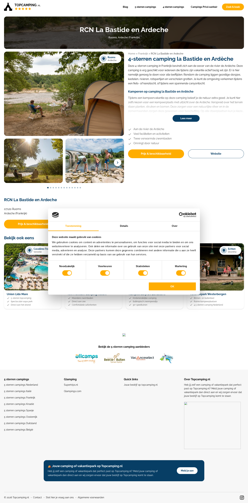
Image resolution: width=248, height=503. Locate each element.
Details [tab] (124, 225)
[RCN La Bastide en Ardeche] (64, 135)
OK (172, 286)
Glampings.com (72, 391)
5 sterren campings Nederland (21, 384)
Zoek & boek (233, 7)
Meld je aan (187, 470)
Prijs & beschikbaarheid (156, 153)
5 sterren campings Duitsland (20, 423)
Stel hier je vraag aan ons (60, 497)
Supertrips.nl (71, 384)
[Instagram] (242, 498)
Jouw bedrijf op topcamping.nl (141, 384)
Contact (37, 497)
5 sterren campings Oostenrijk (20, 416)
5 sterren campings (145, 7)
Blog (125, 7)
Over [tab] (174, 225)
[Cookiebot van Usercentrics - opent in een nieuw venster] (181, 214)
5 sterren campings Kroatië (19, 404)
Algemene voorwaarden (91, 497)
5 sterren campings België (18, 429)
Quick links (131, 379)
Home (131, 53)
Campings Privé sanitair (204, 7)
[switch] (105, 273)
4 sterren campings (173, 7)
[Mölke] (166, 358)
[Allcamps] (86, 358)
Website (216, 153)
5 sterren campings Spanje (19, 410)
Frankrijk (143, 53)
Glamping (70, 379)
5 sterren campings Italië (17, 391)
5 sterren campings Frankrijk (19, 397)
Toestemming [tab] (73, 225)
